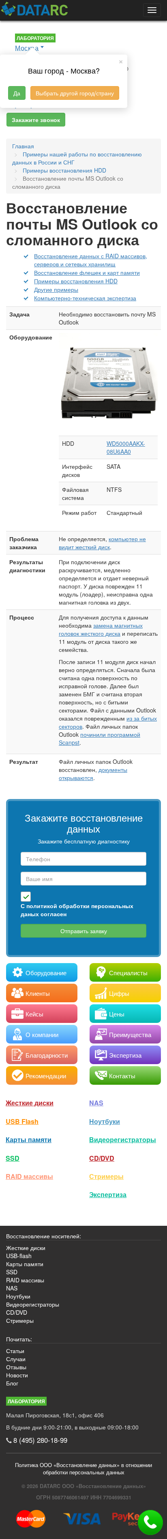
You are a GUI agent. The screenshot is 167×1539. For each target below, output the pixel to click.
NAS (96, 1102)
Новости (17, 1375)
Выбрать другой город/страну (75, 93)
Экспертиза (107, 1194)
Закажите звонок (36, 120)
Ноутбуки (104, 1121)
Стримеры (106, 1176)
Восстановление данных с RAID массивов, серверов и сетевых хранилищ (90, 260)
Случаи (16, 1359)
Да (16, 93)
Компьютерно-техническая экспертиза (85, 298)
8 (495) (40, 1440)
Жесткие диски (30, 1102)
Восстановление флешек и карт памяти (87, 272)
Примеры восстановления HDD (76, 281)
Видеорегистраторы (32, 1304)
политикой (41, 906)
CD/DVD (101, 1158)
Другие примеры (56, 289)
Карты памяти (28, 1139)
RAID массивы (29, 1176)
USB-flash (19, 1256)
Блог (12, 1383)
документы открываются (93, 773)
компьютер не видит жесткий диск (102, 543)
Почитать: (19, 1339)
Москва (27, 48)
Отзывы (16, 1367)
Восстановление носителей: (43, 1236)
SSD (12, 1158)
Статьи (15, 1351)
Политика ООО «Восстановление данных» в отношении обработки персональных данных (83, 1468)
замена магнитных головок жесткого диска (101, 629)
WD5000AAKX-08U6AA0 (126, 447)
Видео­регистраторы (122, 1139)
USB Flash (22, 1121)
